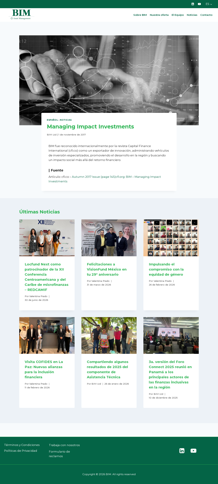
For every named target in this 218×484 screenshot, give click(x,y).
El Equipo (178, 14)
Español (52, 120)
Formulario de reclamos (59, 454)
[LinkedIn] (193, 4)
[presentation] (47, 237)
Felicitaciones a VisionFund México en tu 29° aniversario (107, 269)
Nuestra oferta (159, 14)
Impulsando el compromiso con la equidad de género (166, 269)
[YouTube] (199, 4)
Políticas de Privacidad (20, 450)
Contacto (206, 14)
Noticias (192, 14)
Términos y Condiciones (22, 445)
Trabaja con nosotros (64, 445)
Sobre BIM (140, 14)
